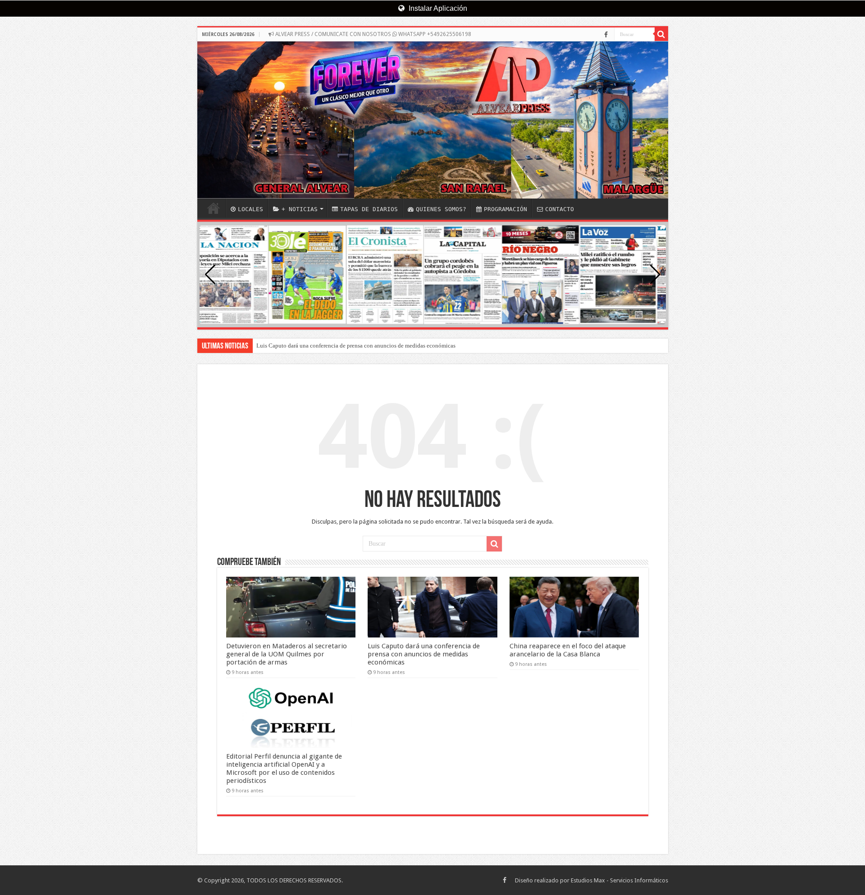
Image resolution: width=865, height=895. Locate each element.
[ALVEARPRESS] (432, 120)
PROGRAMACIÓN (505, 209)
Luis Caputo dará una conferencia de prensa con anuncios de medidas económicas (355, 345)
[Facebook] (606, 34)
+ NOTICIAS (300, 209)
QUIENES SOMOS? (441, 209)
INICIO (213, 208)
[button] (655, 275)
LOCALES (250, 209)
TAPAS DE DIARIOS (369, 209)
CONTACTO (559, 209)
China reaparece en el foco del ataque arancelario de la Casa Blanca (568, 650)
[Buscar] (661, 34)
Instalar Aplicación (437, 8)
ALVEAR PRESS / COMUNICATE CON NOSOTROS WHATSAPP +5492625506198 (372, 34)
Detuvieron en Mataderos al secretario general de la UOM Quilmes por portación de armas (286, 654)
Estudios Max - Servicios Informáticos (619, 880)
